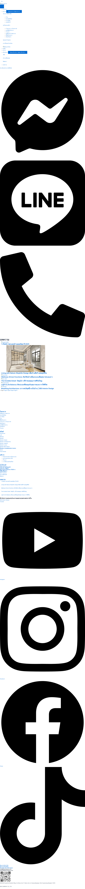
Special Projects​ (7, 40)
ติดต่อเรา (5, 61)
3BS (4, 54)
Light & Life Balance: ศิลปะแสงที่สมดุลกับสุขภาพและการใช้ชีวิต (24, 385)
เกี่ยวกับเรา (3, 471)
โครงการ (3, 411)
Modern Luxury (3, 445)
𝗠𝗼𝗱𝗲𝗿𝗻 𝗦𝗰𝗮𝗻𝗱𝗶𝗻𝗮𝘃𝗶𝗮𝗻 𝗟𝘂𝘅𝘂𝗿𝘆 (8, 448)
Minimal (2, 436)
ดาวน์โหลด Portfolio (7, 43)
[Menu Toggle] (2, 6)
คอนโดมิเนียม (9, 18)
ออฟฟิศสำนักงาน (3, 425)
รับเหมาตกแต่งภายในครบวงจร (9, 456)
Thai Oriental (3, 451)
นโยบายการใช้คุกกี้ (4, 468)
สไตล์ (2, 431)
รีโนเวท (4, 460)
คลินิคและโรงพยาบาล (11, 33)
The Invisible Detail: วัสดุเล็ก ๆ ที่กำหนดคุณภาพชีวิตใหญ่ (21, 381)
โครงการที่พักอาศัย (7, 13)
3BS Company (3, 472)
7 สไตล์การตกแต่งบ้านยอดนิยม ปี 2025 (15, 344)
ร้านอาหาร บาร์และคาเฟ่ (11, 28)
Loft (1, 435)
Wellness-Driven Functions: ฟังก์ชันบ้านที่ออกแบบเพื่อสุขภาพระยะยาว (27, 377)
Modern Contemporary (5, 441)
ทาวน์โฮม (8, 20)
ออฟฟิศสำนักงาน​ (9, 30)
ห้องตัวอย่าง (8, 36)
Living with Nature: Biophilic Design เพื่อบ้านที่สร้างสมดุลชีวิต (24, 373)
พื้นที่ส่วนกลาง (9, 35)
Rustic (1, 449)
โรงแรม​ (7, 31)
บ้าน (7, 17)
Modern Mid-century (5, 446)
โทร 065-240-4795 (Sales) (6, 867)
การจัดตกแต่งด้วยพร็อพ (8, 461)
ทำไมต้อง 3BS (3, 464)
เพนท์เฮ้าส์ (8, 22)
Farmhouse (2, 433)
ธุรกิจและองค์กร (6, 25)
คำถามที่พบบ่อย (6, 58)
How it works (3, 465)
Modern (2, 438)
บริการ (2, 455)
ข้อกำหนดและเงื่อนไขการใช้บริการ (7, 469)
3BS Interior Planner (4, 500)
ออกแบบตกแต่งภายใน (8, 458)
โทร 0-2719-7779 (4, 865)
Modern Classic (3, 440)
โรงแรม (1, 428)
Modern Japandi (4, 443)
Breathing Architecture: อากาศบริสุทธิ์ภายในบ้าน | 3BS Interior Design (27, 388)
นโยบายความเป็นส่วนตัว (5, 467)
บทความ (3, 479)
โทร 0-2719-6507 (4, 866)
